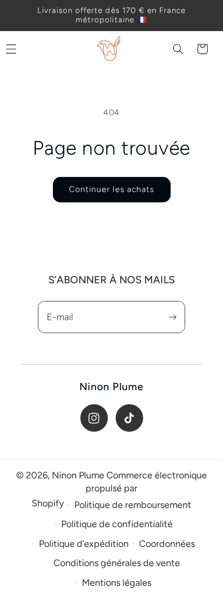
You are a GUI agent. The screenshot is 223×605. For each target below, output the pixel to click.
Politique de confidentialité (117, 524)
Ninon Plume (78, 475)
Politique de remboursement (132, 505)
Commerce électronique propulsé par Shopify (119, 489)
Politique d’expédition (84, 543)
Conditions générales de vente (116, 563)
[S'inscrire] (172, 317)
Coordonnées (167, 543)
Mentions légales (116, 582)
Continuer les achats (111, 189)
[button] (178, 49)
